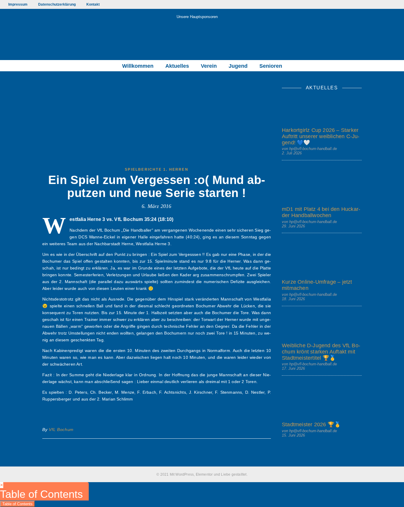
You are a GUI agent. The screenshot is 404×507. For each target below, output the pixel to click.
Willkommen (137, 66)
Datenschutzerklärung (57, 4)
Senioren (270, 66)
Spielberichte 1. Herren (156, 169)
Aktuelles (177, 66)
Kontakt (93, 4)
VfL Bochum (61, 429)
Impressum (18, 4)
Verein (209, 66)
